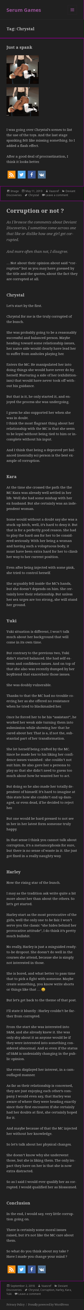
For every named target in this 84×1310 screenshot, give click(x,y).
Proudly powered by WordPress (48, 1304)
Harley (60, 1290)
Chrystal (33, 195)
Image (15, 191)
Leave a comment (57, 195)
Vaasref (54, 191)
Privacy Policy (15, 1304)
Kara (68, 1290)
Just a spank (19, 47)
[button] (11, 174)
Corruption (47, 1290)
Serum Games (23, 9)
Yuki (9, 1294)
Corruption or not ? (35, 211)
